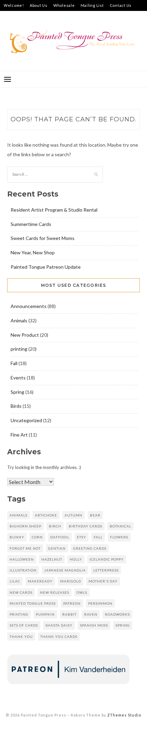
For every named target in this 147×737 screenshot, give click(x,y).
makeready (40, 581)
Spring (17, 392)
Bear (95, 515)
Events (18, 377)
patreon (72, 603)
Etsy (81, 537)
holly (76, 559)
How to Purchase (20, 16)
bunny (17, 537)
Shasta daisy (58, 625)
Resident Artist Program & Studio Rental (54, 210)
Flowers (119, 537)
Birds (16, 406)
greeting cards (89, 548)
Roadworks (117, 614)
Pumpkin (45, 614)
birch (55, 526)
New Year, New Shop (33, 252)
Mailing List (92, 5)
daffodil (59, 537)
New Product (25, 335)
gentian (57, 548)
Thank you (21, 636)
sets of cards (24, 625)
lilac (15, 581)
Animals (19, 320)
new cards (21, 592)
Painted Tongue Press (33, 603)
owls (82, 592)
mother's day (103, 581)
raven (90, 614)
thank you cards (58, 636)
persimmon (100, 603)
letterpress (106, 570)
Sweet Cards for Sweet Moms (43, 238)
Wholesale (64, 5)
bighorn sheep (25, 526)
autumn (73, 515)
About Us (39, 5)
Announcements (28, 306)
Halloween (22, 559)
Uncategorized (26, 420)
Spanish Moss (94, 625)
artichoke (46, 515)
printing (19, 349)
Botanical (120, 526)
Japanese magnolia (65, 570)
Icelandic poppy (107, 559)
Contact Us (121, 5)
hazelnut (51, 559)
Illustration (23, 570)
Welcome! (14, 5)
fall (98, 537)
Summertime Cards (31, 224)
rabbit (69, 614)
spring (123, 625)
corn (37, 537)
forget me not (25, 548)
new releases (54, 592)
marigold (70, 581)
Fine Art (19, 435)
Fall (14, 363)
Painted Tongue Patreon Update (46, 267)
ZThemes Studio (124, 715)
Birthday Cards (85, 526)
